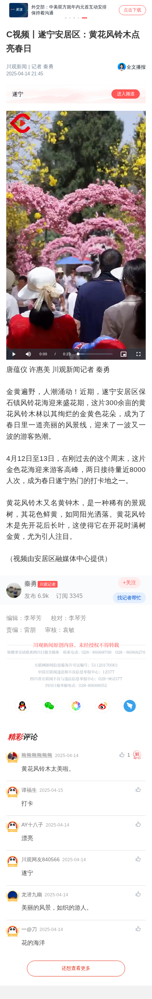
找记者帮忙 (129, 598)
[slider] (95, 354)
